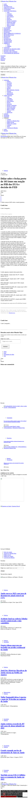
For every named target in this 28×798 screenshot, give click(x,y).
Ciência (9, 87)
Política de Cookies (11, 123)
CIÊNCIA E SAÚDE (9, 8)
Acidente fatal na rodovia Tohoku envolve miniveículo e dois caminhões (14, 621)
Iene (5, 356)
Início (2, 136)
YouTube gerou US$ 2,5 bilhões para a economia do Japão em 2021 (13, 777)
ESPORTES (7, 29)
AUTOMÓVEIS (8, 6)
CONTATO (7, 47)
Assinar (3, 74)
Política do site (10, 122)
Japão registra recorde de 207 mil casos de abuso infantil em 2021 (12, 726)
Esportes (9, 91)
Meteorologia (10, 94)
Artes (8, 12)
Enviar (2, 571)
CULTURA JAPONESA (10, 11)
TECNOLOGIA (8, 40)
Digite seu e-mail (5, 71)
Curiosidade (10, 15)
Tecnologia (9, 459)
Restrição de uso (12, 312)
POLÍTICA (6, 37)
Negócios (9, 84)
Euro (5, 353)
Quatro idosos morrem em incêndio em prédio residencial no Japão (13, 647)
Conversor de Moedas (12, 128)
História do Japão (11, 22)
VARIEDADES (8, 42)
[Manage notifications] (4, 794)
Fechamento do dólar (9, 354)
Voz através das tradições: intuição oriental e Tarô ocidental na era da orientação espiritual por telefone (15, 421)
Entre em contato (8, 552)
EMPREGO (7, 43)
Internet (9, 88)
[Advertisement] (14, 153)
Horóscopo (9, 112)
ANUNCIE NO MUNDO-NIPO (12, 49)
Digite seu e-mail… (5, 338)
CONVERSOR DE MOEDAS (11, 53)
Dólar (5, 351)
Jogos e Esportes (11, 23)
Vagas (8, 44)
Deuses (8, 18)
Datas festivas (10, 16)
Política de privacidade (11, 796)
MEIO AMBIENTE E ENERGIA (12, 33)
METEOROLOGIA (9, 35)
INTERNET (7, 32)
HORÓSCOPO (8, 30)
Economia (9, 83)
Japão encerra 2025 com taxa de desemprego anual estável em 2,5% (13, 595)
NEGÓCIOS (7, 36)
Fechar (2, 796)
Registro (6, 5)
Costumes (9, 13)
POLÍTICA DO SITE (9, 50)
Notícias (5, 136)
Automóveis (10, 92)
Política (8, 81)
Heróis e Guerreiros (11, 20)
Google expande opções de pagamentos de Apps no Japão (12, 751)
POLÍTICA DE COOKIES (10, 51)
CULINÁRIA (7, 9)
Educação (9, 19)
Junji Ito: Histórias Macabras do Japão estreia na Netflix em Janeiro (14, 672)
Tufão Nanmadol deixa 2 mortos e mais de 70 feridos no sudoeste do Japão (13, 699)
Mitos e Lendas (10, 25)
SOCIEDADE (7, 39)
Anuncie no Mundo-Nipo (13, 121)
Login (5, 4)
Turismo (9, 26)
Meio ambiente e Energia (13, 90)
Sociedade (9, 85)
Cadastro (9, 46)
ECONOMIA (7, 28)
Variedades (9, 417)
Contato (9, 119)
